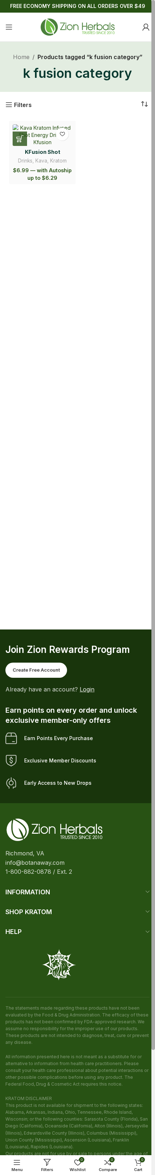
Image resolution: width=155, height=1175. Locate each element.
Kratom (58, 161)
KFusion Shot (42, 152)
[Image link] (54, 829)
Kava (41, 161)
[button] (20, 139)
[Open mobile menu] (9, 27)
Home (21, 57)
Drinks (25, 161)
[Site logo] (77, 26)
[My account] (146, 27)
